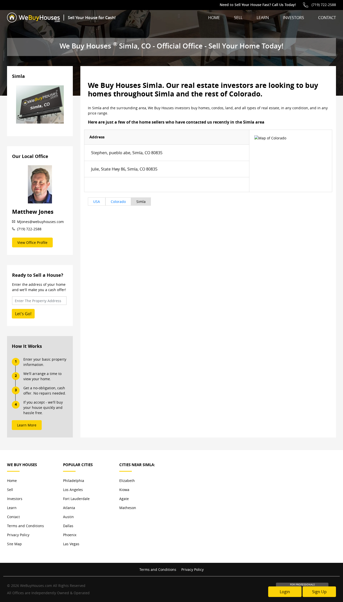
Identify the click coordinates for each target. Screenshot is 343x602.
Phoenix (69, 534)
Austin (68, 516)
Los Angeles (73, 489)
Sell (238, 17)
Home (214, 17)
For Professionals (302, 584)
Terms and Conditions (25, 525)
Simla (141, 201)
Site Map (14, 543)
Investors (293, 17)
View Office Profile (32, 242)
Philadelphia (73, 480)
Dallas (68, 525)
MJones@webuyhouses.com (40, 221)
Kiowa (124, 489)
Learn (263, 17)
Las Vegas (71, 543)
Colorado (118, 201)
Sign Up (319, 591)
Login (285, 591)
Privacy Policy (18, 534)
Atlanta (69, 507)
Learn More (26, 425)
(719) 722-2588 (324, 4)
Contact (327, 17)
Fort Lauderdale (76, 498)
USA (96, 201)
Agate (124, 498)
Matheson (127, 507)
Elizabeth (127, 480)
